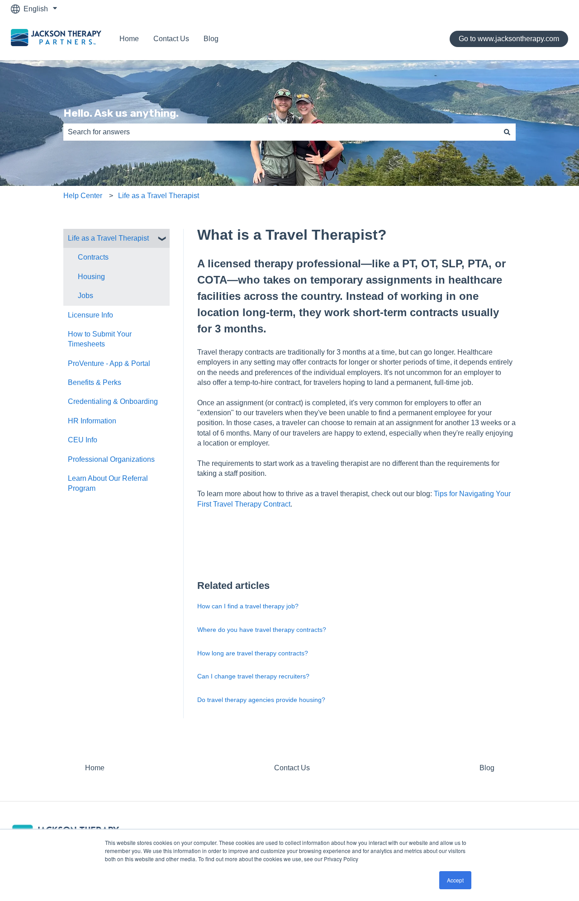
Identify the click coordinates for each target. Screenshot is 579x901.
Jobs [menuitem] (85, 295)
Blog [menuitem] (486, 768)
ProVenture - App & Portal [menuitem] (109, 363)
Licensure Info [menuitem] (90, 315)
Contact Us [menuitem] (292, 768)
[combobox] (280, 132)
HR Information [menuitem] (92, 421)
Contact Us (171, 39)
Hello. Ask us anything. (121, 113)
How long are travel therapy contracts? (252, 653)
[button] (162, 239)
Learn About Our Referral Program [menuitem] (108, 483)
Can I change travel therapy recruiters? (253, 676)
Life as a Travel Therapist (158, 195)
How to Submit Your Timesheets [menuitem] (100, 339)
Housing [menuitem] (91, 276)
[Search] (507, 132)
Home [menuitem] (94, 768)
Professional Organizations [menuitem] (111, 459)
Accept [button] (455, 880)
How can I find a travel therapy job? (248, 606)
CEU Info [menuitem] (82, 440)
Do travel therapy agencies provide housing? (261, 699)
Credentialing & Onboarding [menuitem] (113, 401)
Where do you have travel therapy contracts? (261, 629)
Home (129, 39)
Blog (211, 39)
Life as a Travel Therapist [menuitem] (108, 238)
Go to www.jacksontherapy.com (509, 39)
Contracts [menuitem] (93, 257)
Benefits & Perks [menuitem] (94, 382)
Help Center (82, 195)
